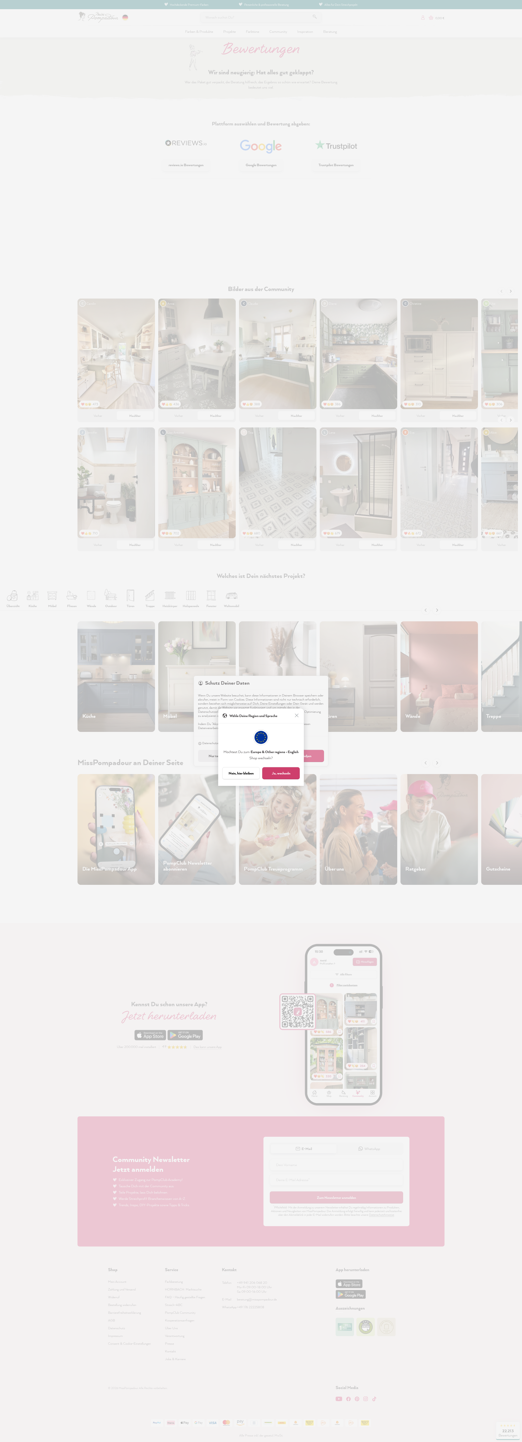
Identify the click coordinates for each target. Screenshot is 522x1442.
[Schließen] (297, 715)
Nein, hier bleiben (241, 773)
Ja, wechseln (281, 773)
